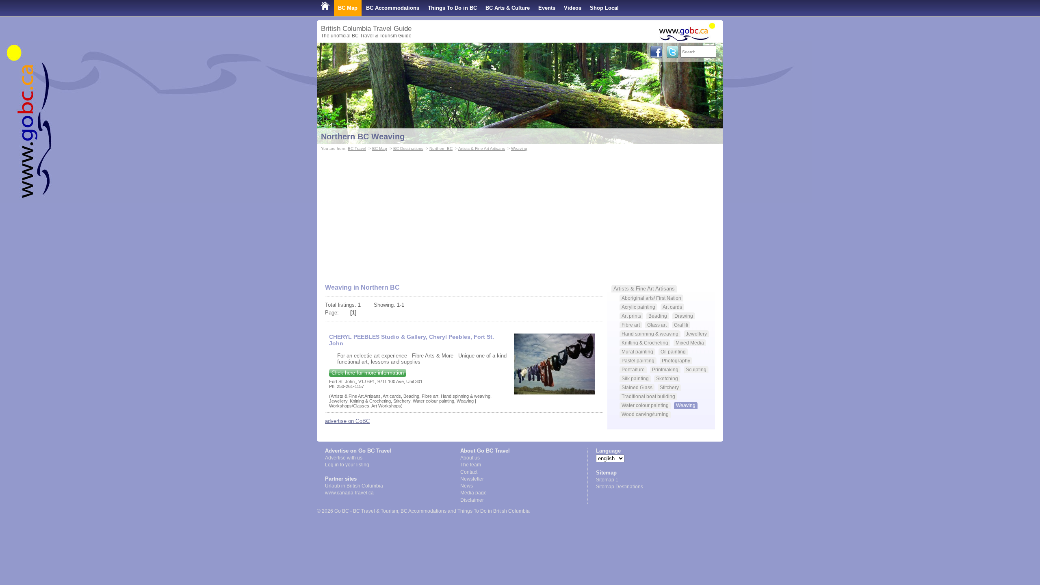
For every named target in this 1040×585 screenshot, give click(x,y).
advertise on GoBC (347, 421)
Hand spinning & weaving (650, 333)
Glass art (657, 324)
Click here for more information (368, 373)
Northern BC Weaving (363, 136)
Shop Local (604, 8)
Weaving (519, 148)
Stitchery (669, 387)
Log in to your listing (347, 464)
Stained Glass (637, 387)
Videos (572, 8)
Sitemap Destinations (619, 486)
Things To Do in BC (452, 8)
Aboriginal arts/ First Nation (651, 298)
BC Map (348, 8)
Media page (473, 492)
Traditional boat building (648, 396)
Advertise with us (343, 457)
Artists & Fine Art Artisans (481, 148)
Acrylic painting (638, 307)
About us (470, 457)
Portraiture (633, 369)
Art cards (672, 307)
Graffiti (681, 324)
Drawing (683, 315)
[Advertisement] (520, 214)
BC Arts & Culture (507, 8)
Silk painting (635, 378)
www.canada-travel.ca (349, 492)
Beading (657, 315)
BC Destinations (408, 148)
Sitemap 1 (607, 479)
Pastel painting (638, 360)
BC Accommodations (392, 8)
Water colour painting (645, 405)
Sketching (667, 378)
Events (546, 8)
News (466, 485)
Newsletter (472, 479)
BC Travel (357, 148)
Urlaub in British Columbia (354, 485)
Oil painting (673, 351)
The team (470, 464)
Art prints (631, 315)
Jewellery (696, 333)
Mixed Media (690, 342)
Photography (676, 360)
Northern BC (441, 148)
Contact (468, 472)
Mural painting (637, 351)
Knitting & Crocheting (645, 342)
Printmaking (665, 369)
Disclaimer (472, 500)
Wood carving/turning (645, 414)
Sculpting (696, 369)
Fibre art (631, 324)
